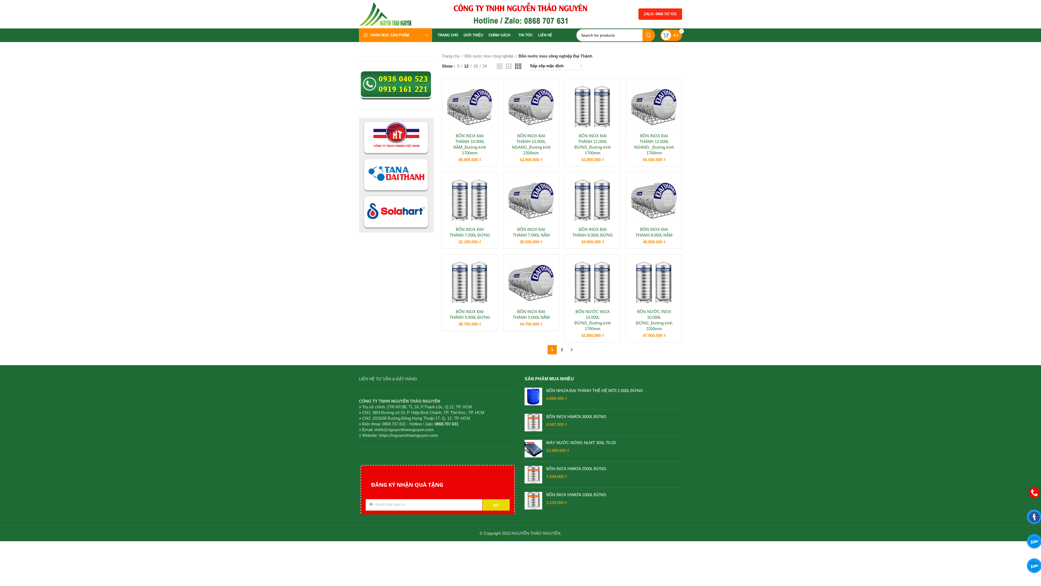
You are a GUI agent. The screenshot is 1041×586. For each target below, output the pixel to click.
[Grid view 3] (508, 66)
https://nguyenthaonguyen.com (408, 435)
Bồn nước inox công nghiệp (490, 56)
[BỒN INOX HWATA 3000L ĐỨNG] (533, 422)
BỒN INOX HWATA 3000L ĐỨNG (576, 416)
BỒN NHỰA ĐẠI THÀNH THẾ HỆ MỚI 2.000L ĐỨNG (594, 390)
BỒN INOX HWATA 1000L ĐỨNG (576, 494)
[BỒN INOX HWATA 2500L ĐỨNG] (533, 474)
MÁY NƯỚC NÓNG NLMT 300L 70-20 (581, 442)
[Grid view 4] (518, 66)
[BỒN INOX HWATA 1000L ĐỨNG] (533, 500)
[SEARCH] (648, 35)
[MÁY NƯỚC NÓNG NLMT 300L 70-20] (533, 448)
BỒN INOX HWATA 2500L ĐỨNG (576, 468)
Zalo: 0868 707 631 (660, 14)
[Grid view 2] (499, 66)
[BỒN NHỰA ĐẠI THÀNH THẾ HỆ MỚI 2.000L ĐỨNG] (533, 396)
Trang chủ (451, 56)
